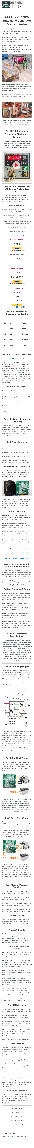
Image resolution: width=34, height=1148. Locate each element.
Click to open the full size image (17, 689)
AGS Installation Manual (17, 358)
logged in (12, 1136)
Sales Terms (17, 263)
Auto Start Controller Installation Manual (17, 558)
